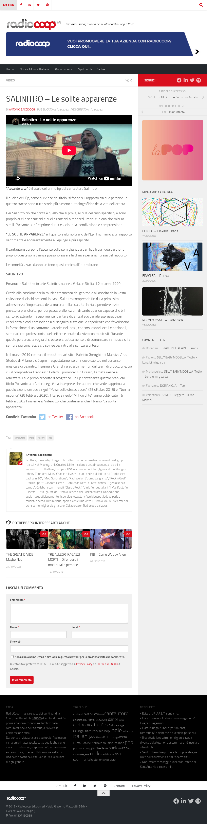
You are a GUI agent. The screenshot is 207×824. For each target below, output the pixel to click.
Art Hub (8, 5)
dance (113, 719)
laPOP (107, 737)
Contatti (119, 786)
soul (118, 754)
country (88, 720)
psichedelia (99, 748)
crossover (100, 720)
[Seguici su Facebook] (179, 80)
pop (50, 437)
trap (113, 759)
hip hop (104, 731)
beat (86, 714)
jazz (92, 737)
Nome (14, 627)
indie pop (128, 731)
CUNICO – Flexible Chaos (160, 231)
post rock (78, 748)
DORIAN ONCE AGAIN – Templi (178, 348)
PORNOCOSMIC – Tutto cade (163, 320)
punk (113, 748)
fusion (112, 725)
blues (94, 714)
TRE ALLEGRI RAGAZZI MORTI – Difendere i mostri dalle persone (64, 559)
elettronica (83, 724)
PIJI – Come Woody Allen (108, 554)
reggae (84, 754)
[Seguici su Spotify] (198, 80)
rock (94, 753)
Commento (17, 600)
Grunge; (78, 731)
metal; (123, 737)
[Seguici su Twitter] (192, 80)
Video (101, 69)
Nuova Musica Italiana (34, 69)
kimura (99, 737)
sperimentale (83, 759)
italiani (41, 437)
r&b (119, 748)
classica (77, 720)
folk (97, 724)
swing (105, 759)
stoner (98, 759)
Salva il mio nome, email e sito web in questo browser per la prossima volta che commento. (70, 657)
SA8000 (37, 718)
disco (121, 720)
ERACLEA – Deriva (155, 276)
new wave (83, 742)
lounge (115, 737)
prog (88, 748)
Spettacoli (85, 69)
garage (120, 725)
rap (125, 748)
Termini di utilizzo (108, 664)
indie (31, 437)
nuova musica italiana (108, 743)
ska (112, 754)
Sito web (15, 641)
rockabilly (105, 754)
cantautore (20, 437)
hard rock (91, 731)
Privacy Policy (84, 664)
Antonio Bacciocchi (22, 109)
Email (76, 627)
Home (10, 69)
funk (104, 725)
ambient (78, 714)
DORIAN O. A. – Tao (172, 386)
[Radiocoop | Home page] (33, 24)
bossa (101, 714)
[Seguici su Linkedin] (185, 80)
